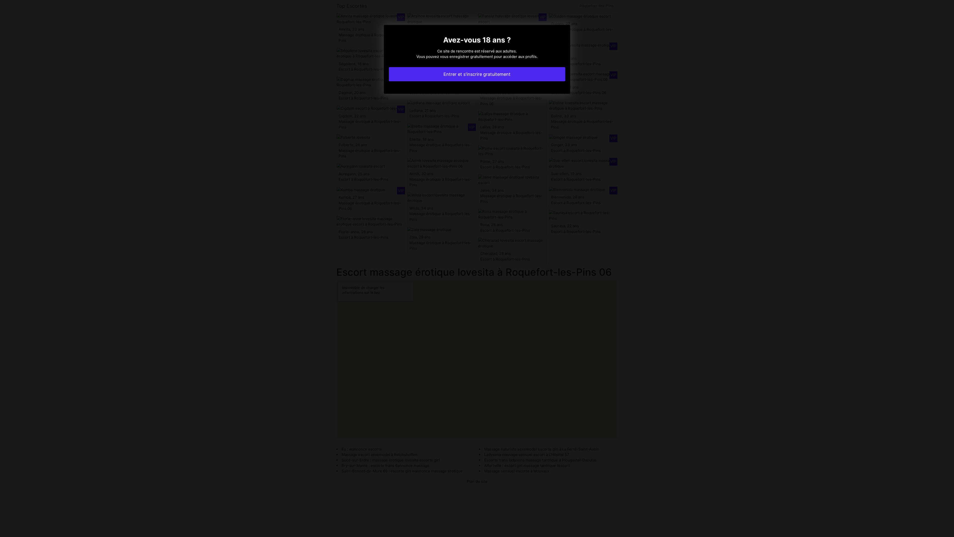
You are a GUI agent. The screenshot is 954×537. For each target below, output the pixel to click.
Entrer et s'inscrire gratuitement (477, 74)
